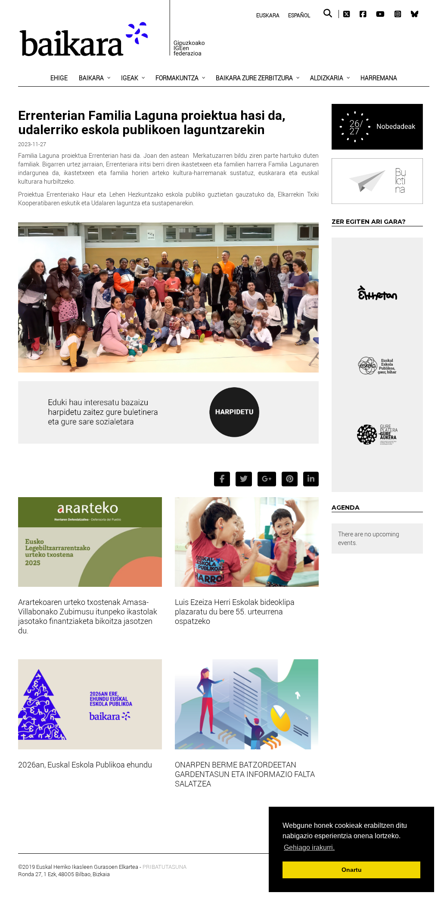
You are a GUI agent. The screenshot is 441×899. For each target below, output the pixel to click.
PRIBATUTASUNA (164, 867)
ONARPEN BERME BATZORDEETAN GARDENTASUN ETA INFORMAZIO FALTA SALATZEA (245, 774)
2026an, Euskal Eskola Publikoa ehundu (85, 764)
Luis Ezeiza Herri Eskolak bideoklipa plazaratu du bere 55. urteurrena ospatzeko (235, 611)
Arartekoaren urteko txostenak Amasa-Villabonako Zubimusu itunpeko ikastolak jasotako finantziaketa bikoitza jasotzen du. (87, 616)
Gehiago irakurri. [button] (309, 847)
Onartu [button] (352, 869)
